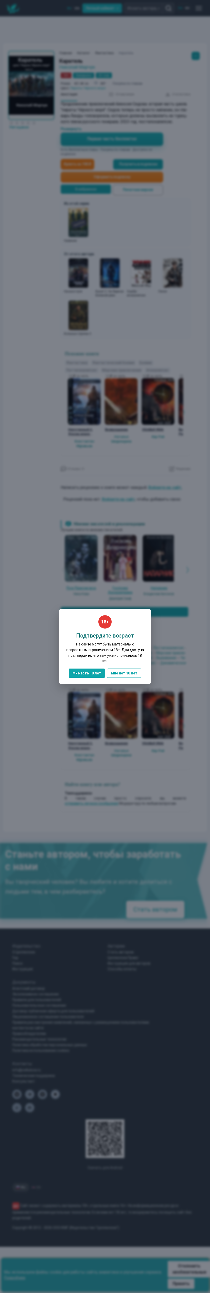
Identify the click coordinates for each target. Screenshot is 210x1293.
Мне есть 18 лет (86, 673)
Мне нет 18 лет (124, 673)
